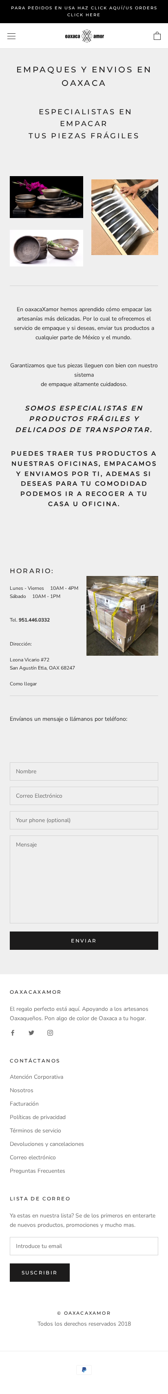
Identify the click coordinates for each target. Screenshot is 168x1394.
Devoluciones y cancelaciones (47, 1144)
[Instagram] (50, 1032)
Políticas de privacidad (38, 1117)
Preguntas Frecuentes (37, 1171)
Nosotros (21, 1090)
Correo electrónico (33, 1157)
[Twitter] (31, 1032)
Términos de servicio (35, 1130)
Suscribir (40, 1273)
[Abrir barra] (11, 36)
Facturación (24, 1104)
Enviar (84, 941)
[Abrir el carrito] (157, 36)
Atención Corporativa (36, 1077)
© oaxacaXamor (84, 1313)
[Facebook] (12, 1032)
